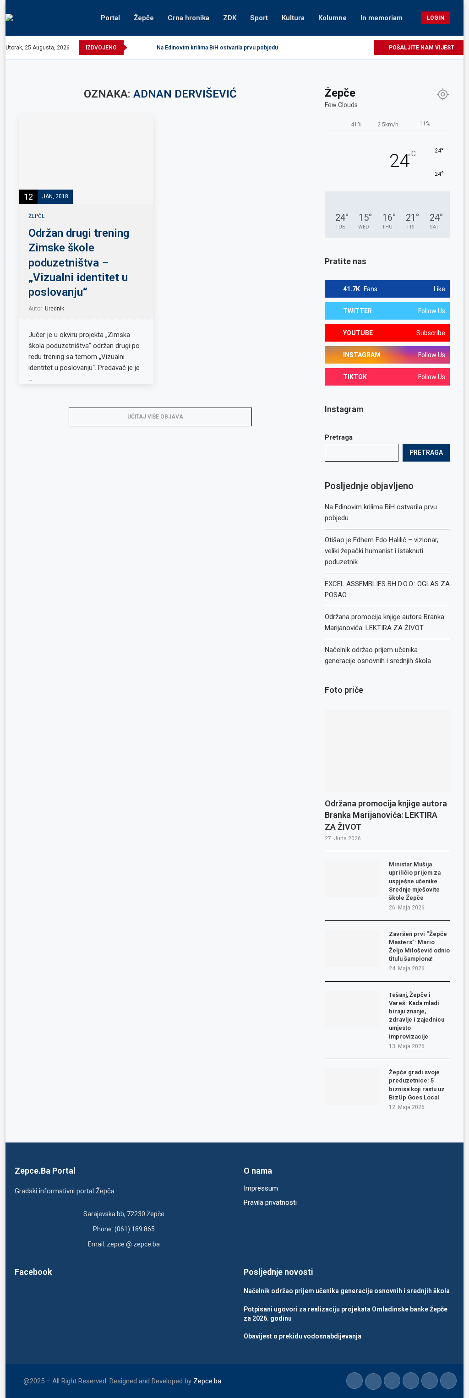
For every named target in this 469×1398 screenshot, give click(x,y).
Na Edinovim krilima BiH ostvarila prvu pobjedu (217, 47)
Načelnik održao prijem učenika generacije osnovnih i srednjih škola (347, 1291)
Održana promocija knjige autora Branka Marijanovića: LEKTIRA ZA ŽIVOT (386, 815)
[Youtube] (346, 47)
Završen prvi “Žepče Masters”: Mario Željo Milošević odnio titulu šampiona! (419, 946)
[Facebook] (314, 47)
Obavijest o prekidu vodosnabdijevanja (302, 1336)
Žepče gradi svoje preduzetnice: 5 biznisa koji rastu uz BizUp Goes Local (417, 1085)
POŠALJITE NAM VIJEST (420, 47)
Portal (110, 18)
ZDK (229, 18)
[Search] (459, 18)
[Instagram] (335, 47)
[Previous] (136, 47)
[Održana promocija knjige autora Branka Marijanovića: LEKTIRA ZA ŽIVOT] (387, 750)
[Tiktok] (356, 47)
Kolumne (332, 18)
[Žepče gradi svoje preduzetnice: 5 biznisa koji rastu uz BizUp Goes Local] (352, 1086)
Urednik (54, 308)
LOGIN (435, 18)
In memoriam (381, 18)
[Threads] (367, 47)
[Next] (148, 47)
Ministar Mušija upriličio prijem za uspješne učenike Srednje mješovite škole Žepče (415, 881)
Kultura (293, 18)
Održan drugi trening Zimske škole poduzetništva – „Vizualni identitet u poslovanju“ (78, 263)
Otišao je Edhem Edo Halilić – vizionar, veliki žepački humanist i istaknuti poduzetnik (381, 551)
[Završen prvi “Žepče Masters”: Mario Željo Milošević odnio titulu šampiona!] (352, 948)
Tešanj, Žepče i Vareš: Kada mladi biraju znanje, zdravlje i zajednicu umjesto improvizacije (416, 1015)
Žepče (144, 18)
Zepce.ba (207, 1381)
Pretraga (339, 437)
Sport (259, 18)
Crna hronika (188, 18)
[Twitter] (324, 47)
